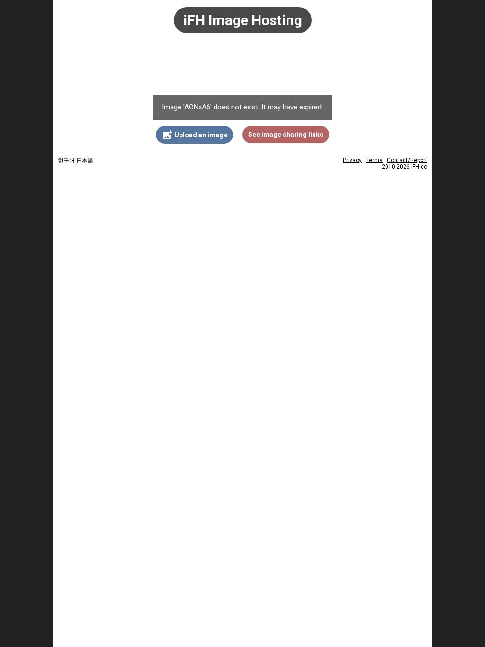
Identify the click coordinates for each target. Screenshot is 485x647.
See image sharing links (285, 134)
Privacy (352, 160)
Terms (374, 160)
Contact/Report (407, 160)
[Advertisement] (242, 68)
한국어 (66, 160)
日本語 (84, 160)
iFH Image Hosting (242, 20)
